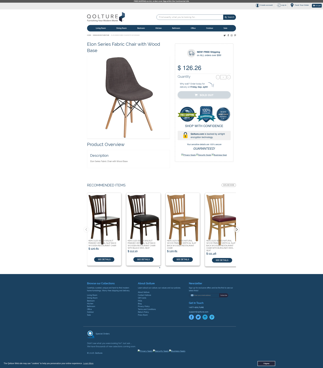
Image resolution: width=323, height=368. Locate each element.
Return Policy (143, 312)
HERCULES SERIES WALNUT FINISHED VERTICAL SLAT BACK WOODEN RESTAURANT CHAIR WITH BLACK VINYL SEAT (141, 244)
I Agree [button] (266, 363)
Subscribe (223, 295)
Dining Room (121, 28)
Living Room (101, 28)
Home (89, 35)
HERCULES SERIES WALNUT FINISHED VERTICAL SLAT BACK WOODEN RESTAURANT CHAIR (102, 243)
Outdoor (209, 28)
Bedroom (141, 28)
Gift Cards (142, 298)
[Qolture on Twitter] (225, 35)
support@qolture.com (198, 312)
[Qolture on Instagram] (232, 35)
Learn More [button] (88, 363)
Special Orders (102, 334)
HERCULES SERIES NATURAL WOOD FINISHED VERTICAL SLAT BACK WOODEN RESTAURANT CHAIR (181, 244)
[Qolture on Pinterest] (235, 35)
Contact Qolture (144, 295)
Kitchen (158, 28)
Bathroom (176, 28)
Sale (225, 28)
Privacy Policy (144, 306)
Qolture (98, 353)
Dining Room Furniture (101, 35)
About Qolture (143, 292)
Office (193, 28)
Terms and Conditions (147, 309)
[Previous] (86, 229)
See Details (104, 259)
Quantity (184, 76)
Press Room (143, 315)
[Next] (236, 229)
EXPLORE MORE (228, 185)
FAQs (140, 301)
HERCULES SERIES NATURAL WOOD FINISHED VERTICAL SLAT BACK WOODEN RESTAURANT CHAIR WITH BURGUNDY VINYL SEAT (220, 246)
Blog (140, 304)
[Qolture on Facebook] (228, 35)
